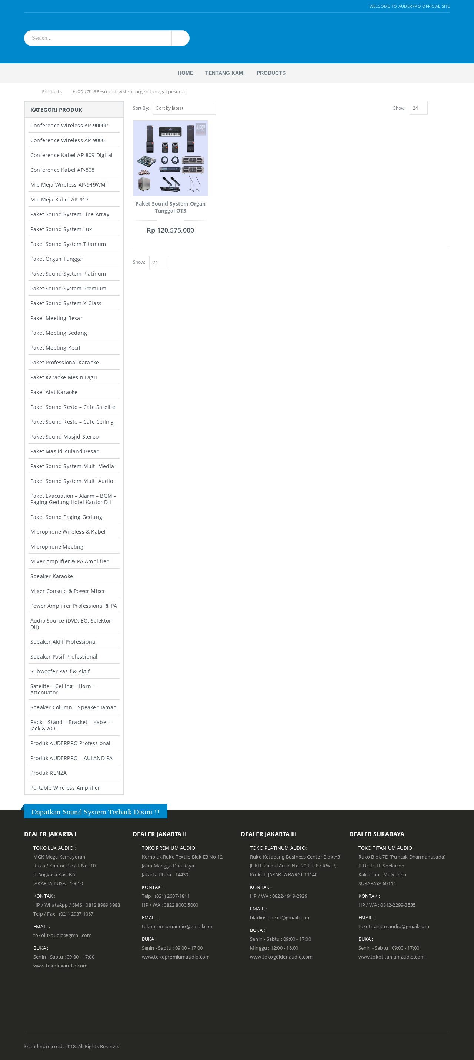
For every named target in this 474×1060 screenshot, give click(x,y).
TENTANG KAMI (225, 73)
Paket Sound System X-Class (65, 303)
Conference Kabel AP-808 (62, 169)
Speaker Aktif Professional (63, 641)
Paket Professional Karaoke (64, 362)
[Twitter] (36, 6)
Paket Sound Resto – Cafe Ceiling (72, 421)
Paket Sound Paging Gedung (66, 516)
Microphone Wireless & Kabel (68, 531)
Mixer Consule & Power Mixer (67, 590)
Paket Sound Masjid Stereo (64, 436)
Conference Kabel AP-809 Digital (71, 155)
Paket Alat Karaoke (54, 392)
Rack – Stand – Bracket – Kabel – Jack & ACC (71, 725)
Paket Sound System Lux (61, 229)
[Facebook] (26, 6)
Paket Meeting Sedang (58, 332)
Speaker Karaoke (51, 576)
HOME (185, 73)
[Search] (179, 38)
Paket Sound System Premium (68, 288)
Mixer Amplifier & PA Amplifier (69, 561)
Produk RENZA (48, 772)
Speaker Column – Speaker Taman (73, 707)
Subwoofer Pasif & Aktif (60, 671)
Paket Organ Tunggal (57, 258)
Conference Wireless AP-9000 (67, 140)
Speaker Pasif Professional (63, 656)
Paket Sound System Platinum (68, 273)
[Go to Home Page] (28, 91)
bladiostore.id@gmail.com (279, 917)
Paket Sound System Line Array (69, 214)
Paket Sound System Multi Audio (71, 480)
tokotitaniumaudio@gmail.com (393, 926)
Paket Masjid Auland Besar (64, 451)
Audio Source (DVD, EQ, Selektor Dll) (70, 623)
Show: (399, 108)
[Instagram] (45, 6)
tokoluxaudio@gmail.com (62, 935)
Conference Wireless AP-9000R (69, 125)
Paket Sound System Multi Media (72, 466)
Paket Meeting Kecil (55, 347)
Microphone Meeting (57, 546)
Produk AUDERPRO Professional (70, 743)
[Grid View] (438, 107)
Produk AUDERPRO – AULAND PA (71, 757)
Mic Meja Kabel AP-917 (59, 199)
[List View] (446, 107)
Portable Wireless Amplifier (65, 787)
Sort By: (141, 108)
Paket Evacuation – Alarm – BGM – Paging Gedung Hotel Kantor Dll (73, 499)
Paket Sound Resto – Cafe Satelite (73, 406)
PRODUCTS (271, 73)
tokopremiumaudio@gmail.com (178, 926)
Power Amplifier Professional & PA (73, 605)
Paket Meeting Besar (56, 317)
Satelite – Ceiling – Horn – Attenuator (62, 689)
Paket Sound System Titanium (68, 243)
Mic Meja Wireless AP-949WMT (69, 184)
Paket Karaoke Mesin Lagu (63, 377)
